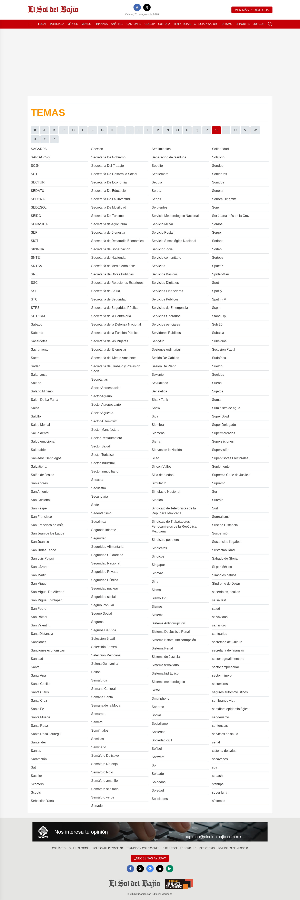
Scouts (36, 792)
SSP (34, 291)
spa (214, 767)
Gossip (149, 23)
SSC (34, 282)
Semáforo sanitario (105, 789)
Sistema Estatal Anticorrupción (174, 640)
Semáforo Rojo (102, 772)
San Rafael (39, 617)
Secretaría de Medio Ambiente (113, 266)
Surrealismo (221, 516)
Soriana (217, 241)
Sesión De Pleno (164, 366)
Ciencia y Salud (205, 23)
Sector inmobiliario (104, 471)
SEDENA (38, 199)
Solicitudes (160, 799)
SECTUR (38, 182)
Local (42, 23)
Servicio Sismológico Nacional (174, 241)
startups (217, 784)
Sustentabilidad (223, 550)
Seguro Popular (102, 605)
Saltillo (36, 416)
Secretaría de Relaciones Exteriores (117, 282)
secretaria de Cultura (227, 642)
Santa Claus (40, 692)
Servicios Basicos (165, 274)
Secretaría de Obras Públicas (112, 274)
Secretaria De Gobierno (108, 157)
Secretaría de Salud (105, 291)
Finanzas (101, 23)
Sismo (156, 590)
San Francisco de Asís (47, 525)
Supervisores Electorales (230, 458)
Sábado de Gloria (225, 558)
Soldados (159, 782)
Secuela (97, 479)
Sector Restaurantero (106, 438)
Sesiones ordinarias (166, 349)
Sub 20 (217, 324)
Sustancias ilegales (226, 541)
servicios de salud (225, 734)
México (73, 23)
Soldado (158, 773)
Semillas (97, 739)
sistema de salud (224, 750)
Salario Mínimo (42, 391)
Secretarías (99, 379)
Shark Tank (160, 399)
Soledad (158, 790)
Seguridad (98, 538)
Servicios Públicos (165, 299)
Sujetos (217, 391)
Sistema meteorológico (168, 682)
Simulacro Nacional (166, 491)
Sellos (95, 672)
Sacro (35, 358)
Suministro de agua (226, 408)
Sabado (36, 324)
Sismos (157, 606)
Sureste (217, 500)
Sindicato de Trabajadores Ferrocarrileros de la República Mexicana (174, 526)
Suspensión (220, 533)
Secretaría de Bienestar (108, 232)
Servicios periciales (166, 324)
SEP (34, 232)
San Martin (39, 575)
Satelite (36, 775)
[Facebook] (137, 7)
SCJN (35, 165)
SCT (34, 174)
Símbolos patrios (224, 575)
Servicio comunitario (166, 257)
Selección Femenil (104, 647)
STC (34, 299)
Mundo (86, 23)
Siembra (158, 424)
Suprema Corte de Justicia (231, 475)
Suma (216, 399)
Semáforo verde (102, 797)
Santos (36, 750)
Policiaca (57, 23)
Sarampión (39, 759)
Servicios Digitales (165, 282)
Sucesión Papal (223, 349)
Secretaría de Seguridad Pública (114, 307)
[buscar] (270, 24)
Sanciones (38, 642)
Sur (214, 491)
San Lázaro (39, 567)
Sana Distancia (42, 633)
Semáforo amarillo (104, 780)
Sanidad (37, 658)
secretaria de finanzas (228, 650)
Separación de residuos (169, 157)
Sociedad (159, 732)
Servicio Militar (162, 224)
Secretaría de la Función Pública (115, 333)
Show (156, 408)
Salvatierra (39, 466)
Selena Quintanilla (104, 663)
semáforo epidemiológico (230, 709)
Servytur (158, 341)
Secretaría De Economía (109, 182)
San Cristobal (41, 500)
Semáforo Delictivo (105, 755)
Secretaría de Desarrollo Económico (117, 241)
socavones (220, 759)
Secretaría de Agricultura (109, 224)
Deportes (243, 23)
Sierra (156, 441)
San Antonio (40, 491)
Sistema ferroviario (165, 665)
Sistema (157, 615)
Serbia (156, 190)
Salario (36, 383)
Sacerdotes (39, 341)
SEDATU (37, 190)
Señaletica (159, 391)
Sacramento (39, 349)
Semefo (96, 722)
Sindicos (158, 556)
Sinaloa (157, 500)
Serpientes (159, 207)
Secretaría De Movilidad (108, 207)
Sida (155, 416)
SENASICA (39, 224)
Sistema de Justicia (166, 656)
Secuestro (98, 488)
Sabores (37, 333)
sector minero (222, 675)
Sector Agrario (101, 396)
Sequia (157, 182)
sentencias (220, 725)
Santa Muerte (40, 717)
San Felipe (39, 508)
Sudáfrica (219, 358)
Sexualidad (160, 383)
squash (217, 775)
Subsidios (219, 341)
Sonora (217, 190)
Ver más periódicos (252, 10)
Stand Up (219, 316)
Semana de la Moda (105, 705)
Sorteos (217, 257)
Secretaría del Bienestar (108, 349)
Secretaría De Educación (109, 190)
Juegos (258, 23)
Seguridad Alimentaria (107, 546)
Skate (156, 690)
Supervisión (220, 450)
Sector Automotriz (104, 421)
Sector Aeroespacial (105, 388)
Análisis (117, 23)
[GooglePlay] (169, 868)
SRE (34, 274)
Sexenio (158, 374)
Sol (154, 765)
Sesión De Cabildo (165, 358)
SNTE (35, 257)
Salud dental (40, 433)
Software (158, 757)
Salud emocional (43, 441)
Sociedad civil (162, 740)
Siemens (158, 433)
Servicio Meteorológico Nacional (175, 216)
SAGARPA (39, 149)
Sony (216, 207)
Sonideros (219, 174)
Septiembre (160, 174)
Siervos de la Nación (167, 450)
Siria (155, 581)
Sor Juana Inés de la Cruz (231, 216)
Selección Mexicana (106, 655)
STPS (35, 307)
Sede (95, 505)
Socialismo (160, 723)
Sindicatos (159, 548)
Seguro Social (101, 613)
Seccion (97, 149)
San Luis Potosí (42, 558)
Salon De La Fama (44, 399)
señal (216, 742)
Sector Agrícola (102, 413)
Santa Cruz (39, 700)
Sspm (216, 307)
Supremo (218, 483)
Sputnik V (219, 299)
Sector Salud (100, 446)
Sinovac (157, 573)
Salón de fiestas (42, 475)
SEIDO (36, 216)
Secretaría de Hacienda (108, 257)
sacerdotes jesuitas (226, 592)
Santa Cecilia (40, 684)
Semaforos (99, 680)
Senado (97, 805)
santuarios (219, 633)
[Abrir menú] (30, 24)
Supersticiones (223, 441)
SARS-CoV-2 (40, 157)
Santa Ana (38, 675)
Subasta (218, 333)
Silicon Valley (161, 466)
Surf (215, 508)
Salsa (35, 408)
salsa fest (219, 600)
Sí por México (222, 567)
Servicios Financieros (167, 291)
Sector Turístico (102, 454)
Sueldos (218, 374)
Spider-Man (220, 274)
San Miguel (39, 583)
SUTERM (38, 316)
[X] (147, 7)
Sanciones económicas (48, 650)
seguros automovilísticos (230, 692)
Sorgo (216, 232)
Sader (35, 366)
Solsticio (218, 157)
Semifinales (99, 730)
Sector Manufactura (105, 429)
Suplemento (221, 466)
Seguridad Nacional (105, 563)
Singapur (158, 565)
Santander (38, 742)
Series (156, 199)
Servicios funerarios (166, 316)
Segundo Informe (103, 530)
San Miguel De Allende (47, 592)
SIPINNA (37, 249)
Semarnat (98, 714)
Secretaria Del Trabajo (107, 165)
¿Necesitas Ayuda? (150, 858)
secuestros (220, 684)
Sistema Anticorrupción (168, 623)
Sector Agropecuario (106, 404)
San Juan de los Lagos (47, 533)
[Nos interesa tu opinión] (150, 831)
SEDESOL (39, 207)
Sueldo (217, 366)
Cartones (134, 23)
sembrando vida (223, 700)
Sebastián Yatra (42, 801)
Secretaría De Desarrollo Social (114, 174)
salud (216, 608)
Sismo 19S (160, 598)
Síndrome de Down (226, 583)
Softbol (157, 748)
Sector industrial (103, 463)
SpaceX (218, 266)
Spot (215, 282)
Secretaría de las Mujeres (109, 341)
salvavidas (220, 617)
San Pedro (38, 608)
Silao (155, 458)
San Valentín (40, 625)
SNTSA (36, 266)
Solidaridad (220, 149)
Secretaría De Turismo (107, 216)
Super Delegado (224, 424)
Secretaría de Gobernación (110, 249)
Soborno (158, 707)
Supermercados (223, 433)
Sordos (217, 224)
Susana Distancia (225, 525)
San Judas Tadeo (43, 550)
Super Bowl (220, 416)
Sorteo (217, 249)
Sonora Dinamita (224, 199)
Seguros (97, 622)
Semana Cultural (103, 688)
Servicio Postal (162, 232)
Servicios (158, 266)
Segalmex (98, 521)
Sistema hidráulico (165, 673)
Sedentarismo (101, 513)
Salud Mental (40, 424)
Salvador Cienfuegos (46, 458)
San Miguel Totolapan (46, 600)
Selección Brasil (103, 638)
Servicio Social (162, 249)
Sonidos (218, 182)
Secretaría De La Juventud (110, 199)
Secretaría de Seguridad (109, 299)
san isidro (219, 625)
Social (156, 715)
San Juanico (40, 541)
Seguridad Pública (104, 580)
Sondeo (217, 165)
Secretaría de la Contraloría (111, 316)
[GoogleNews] (150, 868)
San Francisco (41, 516)
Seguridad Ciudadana (107, 555)
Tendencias (182, 23)
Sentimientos (161, 149)
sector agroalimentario (228, 658)
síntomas (218, 801)
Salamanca (39, 374)
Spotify (217, 291)
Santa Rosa (39, 725)
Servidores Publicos (166, 333)
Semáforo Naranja (104, 764)
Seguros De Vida (103, 630)
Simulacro (159, 483)
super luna (219, 792)
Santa (35, 667)
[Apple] (159, 868)
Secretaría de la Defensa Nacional (116, 324)
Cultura (164, 23)
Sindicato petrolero (165, 539)
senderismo (220, 717)
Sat (33, 767)
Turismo (226, 23)
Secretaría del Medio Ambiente (113, 358)
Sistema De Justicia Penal (171, 631)
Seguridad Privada (104, 571)
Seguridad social (103, 597)
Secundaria (99, 496)
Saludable (38, 450)
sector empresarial (225, 667)
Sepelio (157, 165)
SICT (34, 241)
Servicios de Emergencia (170, 307)
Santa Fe (37, 709)
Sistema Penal (162, 648)
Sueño (217, 383)
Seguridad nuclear (104, 588)
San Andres (39, 483)
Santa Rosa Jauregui (46, 734)
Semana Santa (102, 697)
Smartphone (160, 698)
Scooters (37, 784)
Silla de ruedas (162, 475)
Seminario (98, 747)
